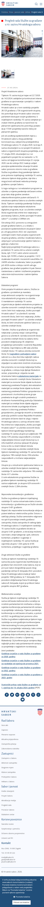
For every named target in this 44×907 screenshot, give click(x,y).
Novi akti (4, 725)
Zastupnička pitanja (8, 744)
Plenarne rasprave (8, 734)
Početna (4, 12)
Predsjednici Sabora (8, 777)
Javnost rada (19, 12)
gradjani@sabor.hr (8, 859)
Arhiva (27, 12)
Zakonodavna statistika (10, 748)
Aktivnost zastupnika (9, 763)
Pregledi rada (6, 805)
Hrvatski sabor (12, 4)
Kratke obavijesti (7, 791)
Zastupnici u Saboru (8, 758)
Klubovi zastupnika (8, 772)
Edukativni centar (7, 814)
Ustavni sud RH (7, 838)
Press (11, 12)
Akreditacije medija (8, 800)
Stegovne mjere (7, 767)
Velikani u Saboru (7, 781)
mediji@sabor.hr (7, 857)
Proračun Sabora (7, 810)
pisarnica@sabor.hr (8, 862)
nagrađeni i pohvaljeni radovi (23, 354)
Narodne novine (7, 824)
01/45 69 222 (10, 853)
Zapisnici (4, 730)
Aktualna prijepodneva (9, 739)
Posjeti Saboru (7, 796)
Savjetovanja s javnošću (10, 829)
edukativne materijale (28, 376)
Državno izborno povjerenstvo (13, 833)
